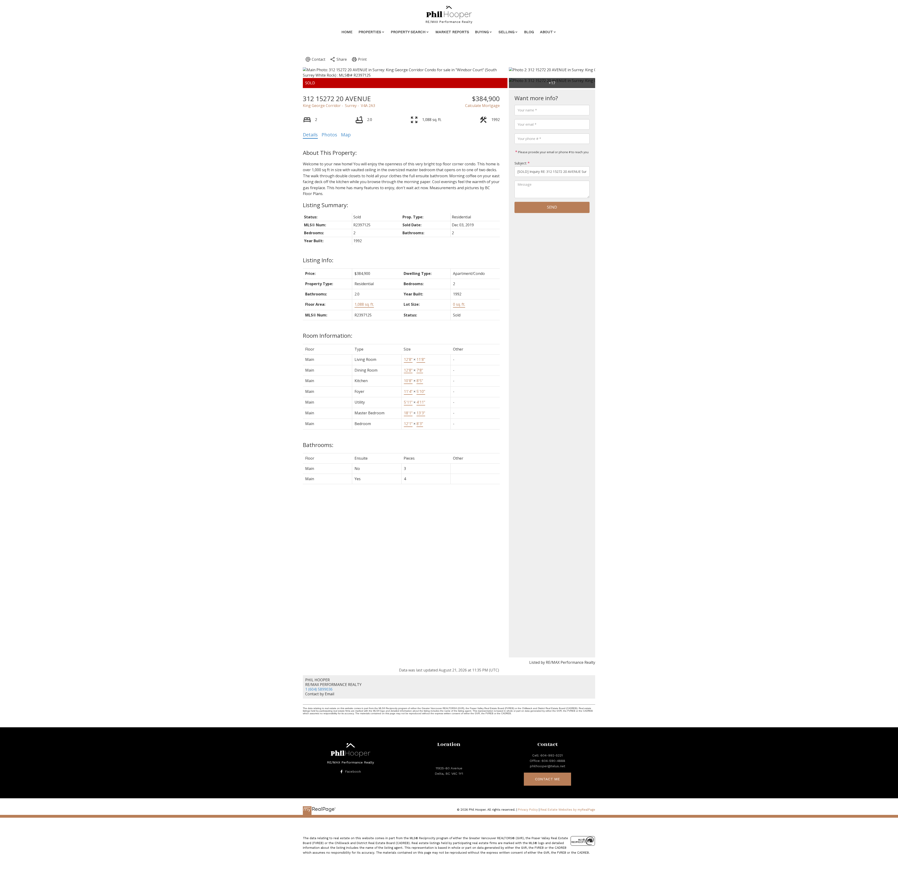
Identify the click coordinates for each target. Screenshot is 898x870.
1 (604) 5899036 (319, 689)
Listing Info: (318, 260)
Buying (482, 32)
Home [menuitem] (346, 32)
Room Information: (327, 335)
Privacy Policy (528, 809)
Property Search (408, 32)
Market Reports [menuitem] (452, 32)
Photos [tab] (329, 134)
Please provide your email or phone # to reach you (553, 152)
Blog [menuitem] (529, 32)
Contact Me (547, 779)
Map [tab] (346, 134)
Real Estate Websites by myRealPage (567, 809)
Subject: (520, 163)
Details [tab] (310, 134)
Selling (506, 32)
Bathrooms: (318, 445)
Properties (369, 32)
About (546, 32)
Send (552, 207)
